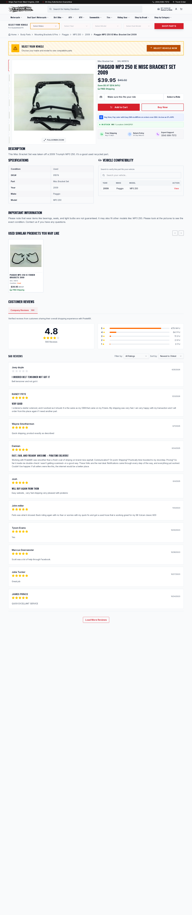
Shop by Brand (141, 17)
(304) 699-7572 (162, 2)
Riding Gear (122, 17)
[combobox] (95, 9)
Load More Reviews (96, 619)
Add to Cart (121, 107)
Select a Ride (173, 97)
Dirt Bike (57, 17)
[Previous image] (16, 102)
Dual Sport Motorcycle (36, 17)
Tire (108, 17)
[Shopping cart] (181, 9)
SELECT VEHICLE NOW (165, 48)
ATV (70, 17)
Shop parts (169, 26)
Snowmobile (94, 17)
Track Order (180, 2)
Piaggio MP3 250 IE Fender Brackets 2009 (22, 276)
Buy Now (163, 107)
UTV (80, 17)
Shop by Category (161, 17)
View (176, 188)
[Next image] (92, 102)
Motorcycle (15, 17)
